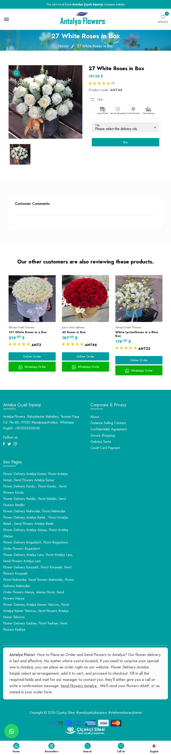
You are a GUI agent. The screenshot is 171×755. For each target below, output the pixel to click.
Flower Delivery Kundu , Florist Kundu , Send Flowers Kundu (34, 489)
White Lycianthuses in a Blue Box (136, 334)
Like (99, 99)
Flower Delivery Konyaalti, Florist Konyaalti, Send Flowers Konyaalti (37, 570)
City (97, 125)
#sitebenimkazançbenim (125, 712)
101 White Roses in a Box (28, 332)
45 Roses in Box (74, 332)
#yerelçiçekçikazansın (91, 712)
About (95, 416)
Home (63, 46)
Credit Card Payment (105, 447)
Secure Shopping (103, 435)
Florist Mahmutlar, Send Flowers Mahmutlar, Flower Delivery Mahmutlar (38, 582)
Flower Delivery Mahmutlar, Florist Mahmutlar (34, 511)
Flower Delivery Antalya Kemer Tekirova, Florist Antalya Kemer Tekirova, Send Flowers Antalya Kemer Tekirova (36, 610)
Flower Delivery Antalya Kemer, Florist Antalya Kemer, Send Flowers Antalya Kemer (35, 476)
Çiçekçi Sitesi (66, 712)
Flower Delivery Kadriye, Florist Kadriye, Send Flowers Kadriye (35, 626)
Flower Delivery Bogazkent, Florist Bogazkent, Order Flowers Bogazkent (35, 545)
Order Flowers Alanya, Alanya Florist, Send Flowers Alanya (33, 595)
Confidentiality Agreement (109, 429)
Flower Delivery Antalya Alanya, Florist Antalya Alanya (35, 532)
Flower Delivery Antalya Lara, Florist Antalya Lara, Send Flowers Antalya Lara (38, 557)
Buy (125, 142)
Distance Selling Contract (108, 423)
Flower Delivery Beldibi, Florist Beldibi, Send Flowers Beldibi (34, 501)
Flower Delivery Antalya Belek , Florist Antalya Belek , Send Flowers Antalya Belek (35, 520)
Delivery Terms (101, 441)
